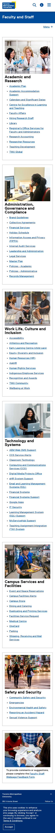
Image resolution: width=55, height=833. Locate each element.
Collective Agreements (22, 223)
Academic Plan (17, 86)
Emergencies (16, 703)
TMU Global (15, 152)
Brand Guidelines (18, 218)
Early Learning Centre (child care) (28, 348)
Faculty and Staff (18, 17)
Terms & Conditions (12, 821)
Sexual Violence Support (23, 718)
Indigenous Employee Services (26, 373)
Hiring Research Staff (21, 118)
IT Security (15, 507)
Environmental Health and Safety (27, 708)
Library (13, 123)
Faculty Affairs (17, 113)
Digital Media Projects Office (25, 474)
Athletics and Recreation (23, 343)
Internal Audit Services (22, 246)
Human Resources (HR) (22, 358)
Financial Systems (19, 492)
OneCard (14, 626)
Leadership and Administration (26, 251)
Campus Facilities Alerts (22, 596)
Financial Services (19, 228)
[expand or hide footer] (51, 794)
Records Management (21, 276)
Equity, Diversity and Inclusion (26, 353)
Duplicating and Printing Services (28, 611)
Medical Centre (18, 621)
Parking (13, 631)
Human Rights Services (22, 368)
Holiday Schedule (19, 233)
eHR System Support (21, 479)
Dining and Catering (20, 606)
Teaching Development (22, 147)
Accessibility (16, 338)
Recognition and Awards (23, 378)
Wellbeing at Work (19, 388)
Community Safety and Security (27, 698)
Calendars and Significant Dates (27, 100)
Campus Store (17, 601)
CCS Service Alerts (20, 455)
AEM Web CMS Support (22, 450)
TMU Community (18, 383)
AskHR (13, 363)
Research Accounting (21, 137)
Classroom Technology (22, 460)
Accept (9, 827)
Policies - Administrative (23, 271)
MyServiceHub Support (22, 521)
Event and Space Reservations (26, 591)
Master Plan (16, 261)
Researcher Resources (22, 142)
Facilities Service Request (24, 616)
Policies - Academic (20, 266)
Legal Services (17, 256)
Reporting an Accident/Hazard (26, 713)
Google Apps (16, 502)
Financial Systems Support (24, 497)
